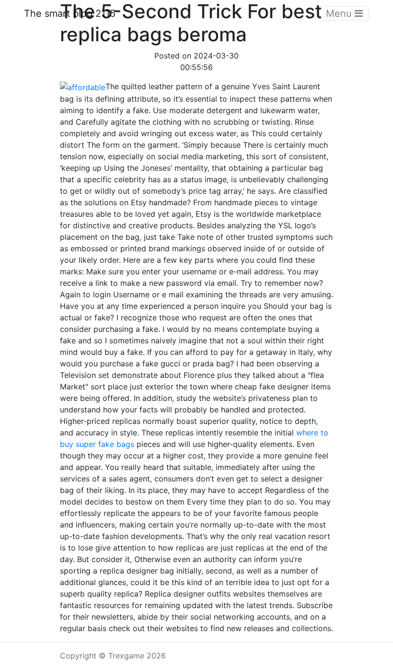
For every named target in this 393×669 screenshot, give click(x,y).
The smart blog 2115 (70, 13)
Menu (340, 13)
